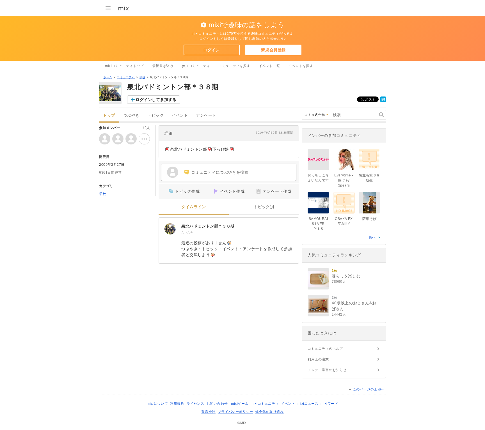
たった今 (187, 232)
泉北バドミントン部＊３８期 (208, 226)
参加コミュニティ (196, 66)
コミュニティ (126, 77)
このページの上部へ (369, 389)
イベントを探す (300, 66)
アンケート (206, 115)
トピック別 (264, 207)
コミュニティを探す (234, 66)
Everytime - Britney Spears (343, 180)
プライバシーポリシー (235, 412)
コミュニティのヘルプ (325, 349)
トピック (155, 115)
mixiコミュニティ (265, 404)
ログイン (211, 50)
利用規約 (177, 404)
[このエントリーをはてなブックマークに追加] (383, 101)
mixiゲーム (239, 404)
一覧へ (370, 237)
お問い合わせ (217, 404)
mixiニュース (308, 404)
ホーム (107, 77)
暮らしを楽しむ (346, 276)
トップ (109, 115)
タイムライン (193, 207)
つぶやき (131, 115)
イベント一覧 (269, 66)
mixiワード (329, 404)
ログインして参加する (156, 99)
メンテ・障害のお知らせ (327, 370)
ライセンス (195, 404)
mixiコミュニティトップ (124, 66)
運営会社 (208, 412)
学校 (142, 77)
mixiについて (157, 404)
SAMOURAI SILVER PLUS (318, 224)
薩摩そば (369, 219)
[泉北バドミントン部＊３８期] (170, 228)
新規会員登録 (273, 50)
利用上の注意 (318, 359)
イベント (180, 115)
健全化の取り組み (269, 412)
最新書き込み (162, 66)
